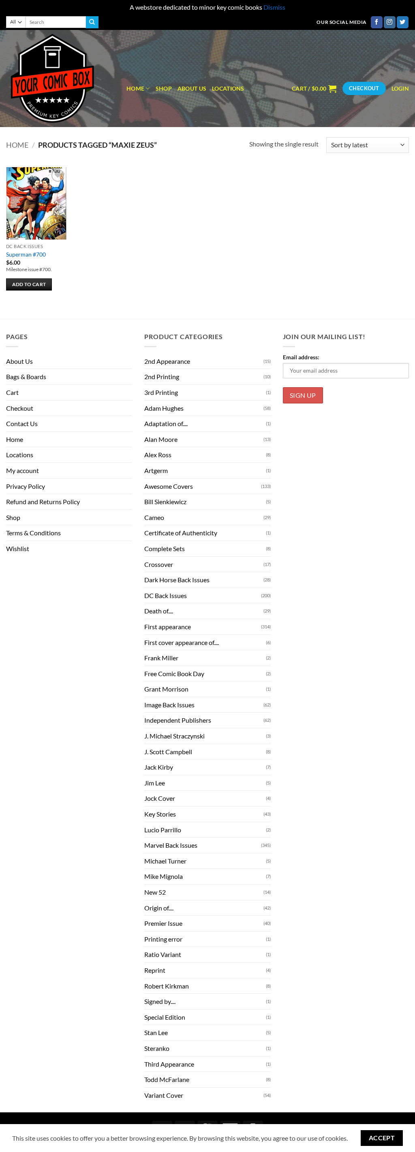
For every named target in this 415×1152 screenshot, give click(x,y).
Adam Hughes (164, 408)
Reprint (154, 970)
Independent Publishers (177, 720)
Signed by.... (159, 1001)
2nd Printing (161, 376)
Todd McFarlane (166, 1079)
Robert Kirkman (166, 986)
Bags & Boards (26, 376)
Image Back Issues (169, 705)
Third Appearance (169, 1064)
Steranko (156, 1048)
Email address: (301, 357)
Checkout (19, 408)
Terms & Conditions (33, 533)
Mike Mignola (163, 876)
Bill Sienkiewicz (165, 501)
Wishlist (17, 548)
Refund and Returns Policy (43, 501)
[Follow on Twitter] (403, 22)
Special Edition (164, 1017)
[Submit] (92, 22)
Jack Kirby (158, 767)
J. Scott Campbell (168, 751)
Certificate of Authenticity (180, 533)
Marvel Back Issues (170, 845)
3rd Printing (161, 392)
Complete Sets (164, 548)
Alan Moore (161, 439)
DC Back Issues (165, 595)
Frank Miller (161, 658)
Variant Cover (163, 1095)
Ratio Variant (162, 954)
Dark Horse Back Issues (177, 579)
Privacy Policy (25, 486)
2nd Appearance (167, 361)
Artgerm (156, 470)
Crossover (158, 564)
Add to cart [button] (29, 284)
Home (135, 88)
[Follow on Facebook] (377, 22)
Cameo (154, 517)
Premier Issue (163, 923)
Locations (228, 88)
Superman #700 (26, 254)
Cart (12, 392)
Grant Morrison (166, 689)
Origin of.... (158, 908)
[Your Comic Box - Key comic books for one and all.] (60, 78)
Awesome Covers (168, 486)
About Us (192, 88)
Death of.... (158, 611)
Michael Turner (165, 861)
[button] (314, 89)
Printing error (163, 939)
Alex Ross (157, 454)
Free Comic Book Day (174, 673)
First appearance (167, 626)
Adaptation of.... (166, 423)
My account (22, 470)
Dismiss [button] (274, 7)
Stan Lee (156, 1032)
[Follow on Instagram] (390, 22)
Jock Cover (159, 798)
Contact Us (22, 423)
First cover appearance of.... (181, 642)
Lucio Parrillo (162, 830)
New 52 (155, 892)
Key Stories (160, 814)
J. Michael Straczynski (174, 736)
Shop (164, 88)
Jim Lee (154, 783)
